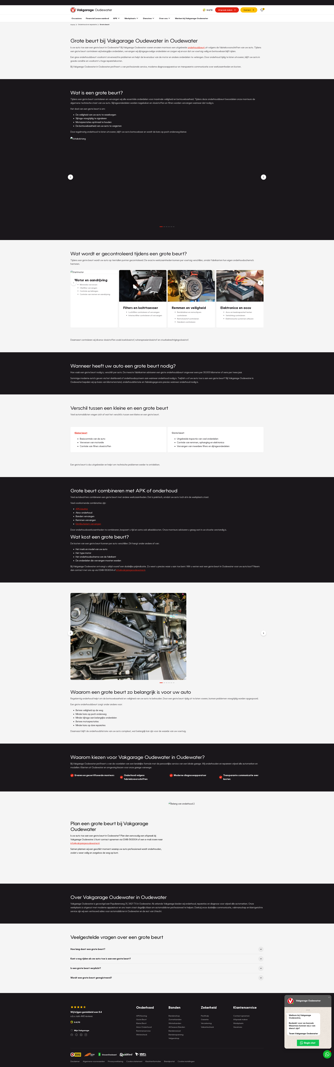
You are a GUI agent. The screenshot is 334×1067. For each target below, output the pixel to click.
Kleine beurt (81, 432)
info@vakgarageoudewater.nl (130, 570)
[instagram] (81, 1034)
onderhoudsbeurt (196, 47)
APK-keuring (82, 508)
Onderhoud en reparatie (87, 24)
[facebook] (71, 1034)
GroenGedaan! (109, 1054)
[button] (329, 997)
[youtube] (76, 1034)
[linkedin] (86, 1034)
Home (72, 24)
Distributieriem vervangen (88, 523)
